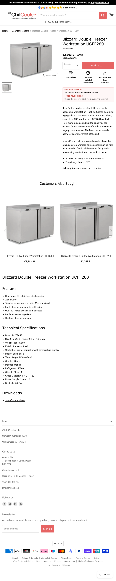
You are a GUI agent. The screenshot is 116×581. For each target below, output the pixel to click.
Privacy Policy (66, 558)
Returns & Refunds (30, 558)
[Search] (103, 15)
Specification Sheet (15, 400)
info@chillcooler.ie (100, 2)
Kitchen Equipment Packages (90, 561)
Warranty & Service (49, 558)
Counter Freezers (20, 31)
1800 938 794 (65, 22)
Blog (38, 561)
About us (47, 561)
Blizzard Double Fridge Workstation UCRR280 (30, 256)
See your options (74, 96)
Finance (57, 561)
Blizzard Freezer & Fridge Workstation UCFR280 (86, 256)
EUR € (56, 543)
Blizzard (69, 48)
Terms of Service (83, 558)
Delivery (96, 558)
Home (5, 31)
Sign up (47, 528)
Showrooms (69, 561)
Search (15, 558)
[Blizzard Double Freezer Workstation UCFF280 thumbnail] (7, 87)
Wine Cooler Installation (23, 561)
